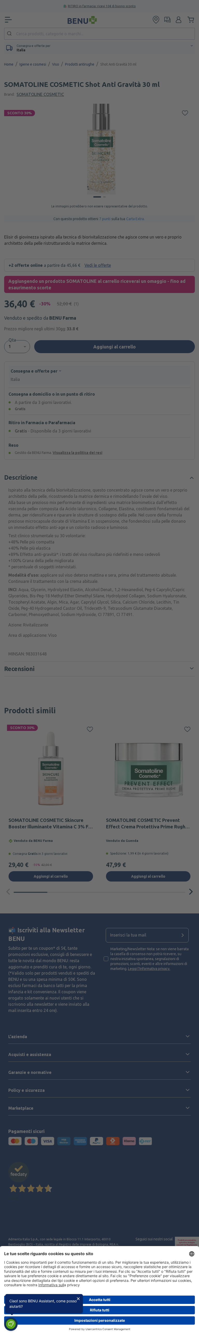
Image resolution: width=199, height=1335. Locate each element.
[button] (11, 1324)
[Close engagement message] (78, 1298)
